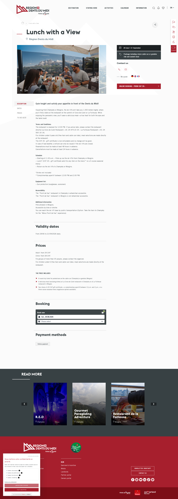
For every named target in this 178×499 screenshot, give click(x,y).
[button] (70, 321)
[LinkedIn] (144, 479)
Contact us (143, 473)
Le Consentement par (21, 494)
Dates (19, 108)
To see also (21, 118)
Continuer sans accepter (33, 456)
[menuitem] (73, 9)
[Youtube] (140, 479)
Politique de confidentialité (10, 482)
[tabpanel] (58, 69)
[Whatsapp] (152, 479)
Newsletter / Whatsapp (143, 468)
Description (21, 104)
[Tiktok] (148, 479)
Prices (19, 113)
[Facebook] (132, 479)
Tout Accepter (21, 489)
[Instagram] (136, 479)
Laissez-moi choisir (21, 485)
